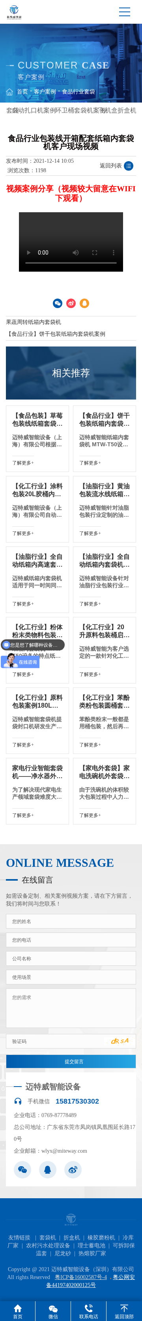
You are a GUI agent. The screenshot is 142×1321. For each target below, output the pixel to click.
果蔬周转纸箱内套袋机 (33, 322)
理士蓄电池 (91, 1246)
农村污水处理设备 (48, 1246)
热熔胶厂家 (92, 1253)
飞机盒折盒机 (117, 110)
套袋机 (47, 1238)
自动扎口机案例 (34, 110)
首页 (22, 92)
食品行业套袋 (78, 92)
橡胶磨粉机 (101, 1238)
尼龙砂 (62, 1253)
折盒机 (72, 1238)
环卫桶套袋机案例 (80, 110)
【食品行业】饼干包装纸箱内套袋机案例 (55, 334)
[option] (27, 110)
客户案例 (45, 92)
